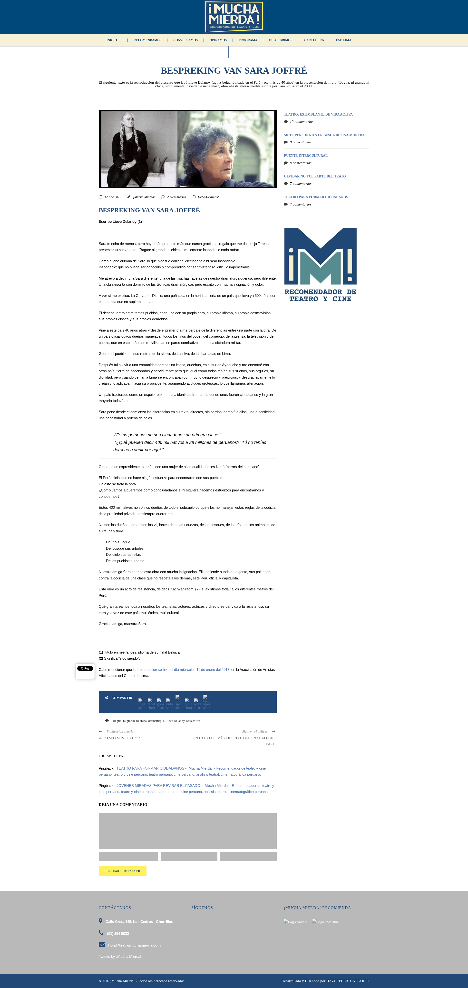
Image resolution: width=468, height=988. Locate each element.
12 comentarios (301, 122)
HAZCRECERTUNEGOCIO (347, 981)
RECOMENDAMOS (147, 40)
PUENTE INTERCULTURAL (306, 155)
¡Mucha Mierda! (144, 197)
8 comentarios (301, 142)
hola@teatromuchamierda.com (134, 945)
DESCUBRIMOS (280, 40)
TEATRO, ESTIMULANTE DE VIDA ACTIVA (318, 114)
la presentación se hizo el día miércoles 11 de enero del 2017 (181, 669)
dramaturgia (156, 721)
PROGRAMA (248, 40)
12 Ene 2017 (113, 197)
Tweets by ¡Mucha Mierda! (120, 956)
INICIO (112, 40)
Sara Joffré (193, 721)
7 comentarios (301, 184)
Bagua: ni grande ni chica (130, 721)
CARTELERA (314, 40)
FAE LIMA (343, 40)
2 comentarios (176, 197)
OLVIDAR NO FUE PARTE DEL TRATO (315, 176)
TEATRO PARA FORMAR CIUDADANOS (316, 197)
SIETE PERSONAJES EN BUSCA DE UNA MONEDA (324, 135)
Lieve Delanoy (175, 721)
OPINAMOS (218, 40)
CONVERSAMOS (185, 40)
